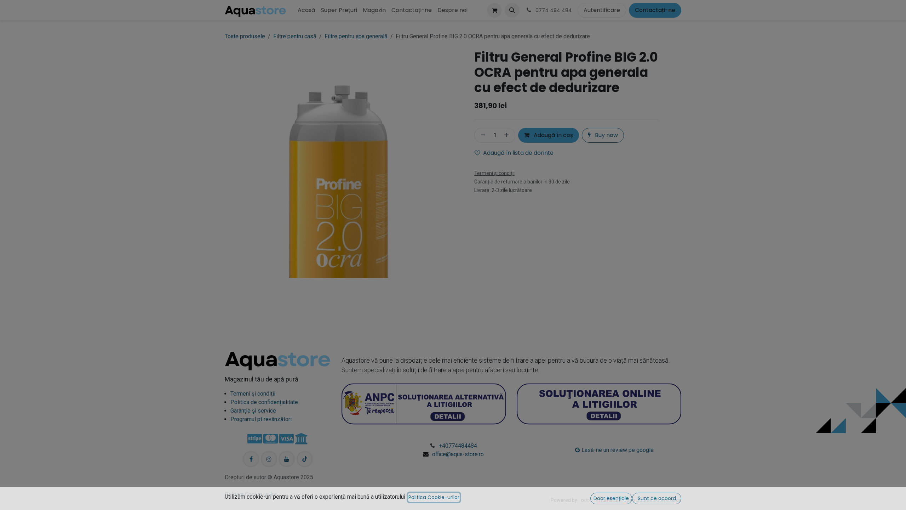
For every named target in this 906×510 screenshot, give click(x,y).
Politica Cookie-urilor (433, 497)
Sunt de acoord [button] (657, 498)
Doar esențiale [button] (611, 498)
